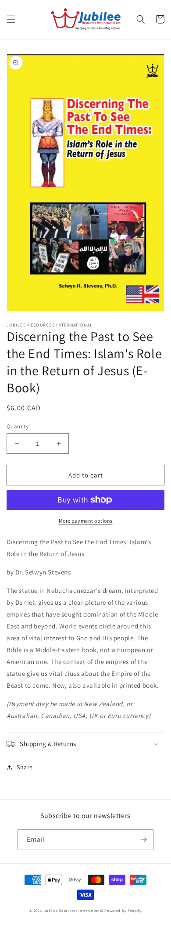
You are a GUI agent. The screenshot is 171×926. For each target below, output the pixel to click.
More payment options (86, 520)
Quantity (17, 426)
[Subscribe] (143, 839)
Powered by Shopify (123, 910)
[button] (11, 19)
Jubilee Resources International (73, 910)
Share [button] (25, 767)
